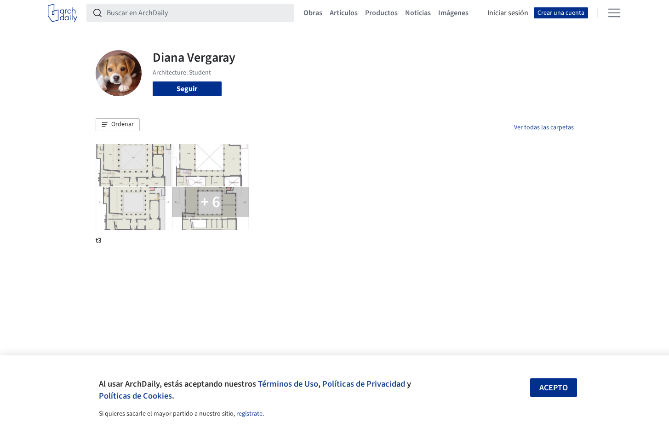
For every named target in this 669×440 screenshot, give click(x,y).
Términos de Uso (288, 384)
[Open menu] (614, 13)
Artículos (344, 13)
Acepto (553, 388)
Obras (312, 13)
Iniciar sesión (507, 13)
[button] (118, 124)
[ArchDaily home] (62, 13)
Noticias (418, 13)
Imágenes (453, 13)
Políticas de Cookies (135, 396)
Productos (381, 13)
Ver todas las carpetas (544, 127)
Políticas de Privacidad (363, 384)
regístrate (249, 413)
